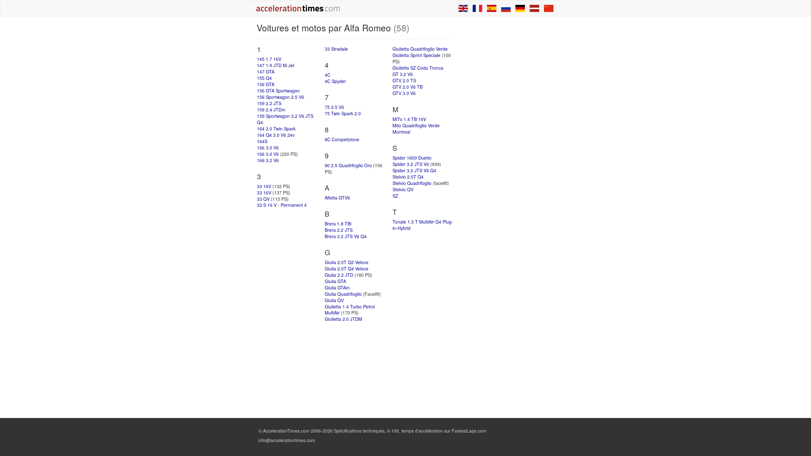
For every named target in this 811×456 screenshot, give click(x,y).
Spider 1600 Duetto (412, 158)
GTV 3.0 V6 (404, 93)
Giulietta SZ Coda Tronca (418, 68)
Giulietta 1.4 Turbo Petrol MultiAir (350, 309)
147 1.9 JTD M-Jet (275, 65)
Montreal (401, 132)
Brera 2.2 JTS (339, 230)
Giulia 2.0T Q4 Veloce (346, 268)
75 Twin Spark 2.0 (343, 113)
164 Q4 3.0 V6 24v (276, 135)
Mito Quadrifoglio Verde (416, 125)
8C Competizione (342, 139)
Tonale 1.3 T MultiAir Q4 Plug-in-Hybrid (423, 224)
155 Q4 (264, 78)
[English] (463, 8)
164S (262, 141)
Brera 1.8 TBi (338, 223)
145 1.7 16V (269, 59)
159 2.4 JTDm (271, 109)
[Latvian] (534, 8)
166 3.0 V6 (268, 147)
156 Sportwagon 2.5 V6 (280, 97)
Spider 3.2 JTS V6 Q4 (414, 170)
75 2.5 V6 (334, 107)
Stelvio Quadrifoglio (412, 183)
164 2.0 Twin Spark (276, 128)
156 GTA (265, 84)
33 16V (264, 186)
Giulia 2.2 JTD (339, 275)
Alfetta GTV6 (337, 197)
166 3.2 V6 (268, 160)
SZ (395, 196)
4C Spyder (335, 81)
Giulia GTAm (337, 287)
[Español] (491, 8)
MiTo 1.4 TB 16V (409, 119)
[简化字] (548, 8)
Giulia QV (334, 300)
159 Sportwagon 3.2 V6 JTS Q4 (285, 119)
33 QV (263, 199)
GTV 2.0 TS (404, 80)
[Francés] (477, 8)
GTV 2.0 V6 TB (408, 87)
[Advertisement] (507, 118)
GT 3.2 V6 (403, 74)
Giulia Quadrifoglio (343, 294)
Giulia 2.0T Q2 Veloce (346, 262)
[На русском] (506, 8)
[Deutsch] (520, 8)
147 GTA (265, 71)
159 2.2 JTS (269, 103)
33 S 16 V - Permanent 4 (282, 205)
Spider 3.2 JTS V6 (411, 164)
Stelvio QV (403, 189)
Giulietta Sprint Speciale (416, 55)
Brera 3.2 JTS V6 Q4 (346, 236)
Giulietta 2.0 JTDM (343, 319)
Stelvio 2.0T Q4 (408, 177)
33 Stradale (336, 49)
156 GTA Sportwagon (278, 90)
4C (327, 75)
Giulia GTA (335, 281)
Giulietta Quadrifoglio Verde (420, 49)
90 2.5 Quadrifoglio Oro (348, 165)
